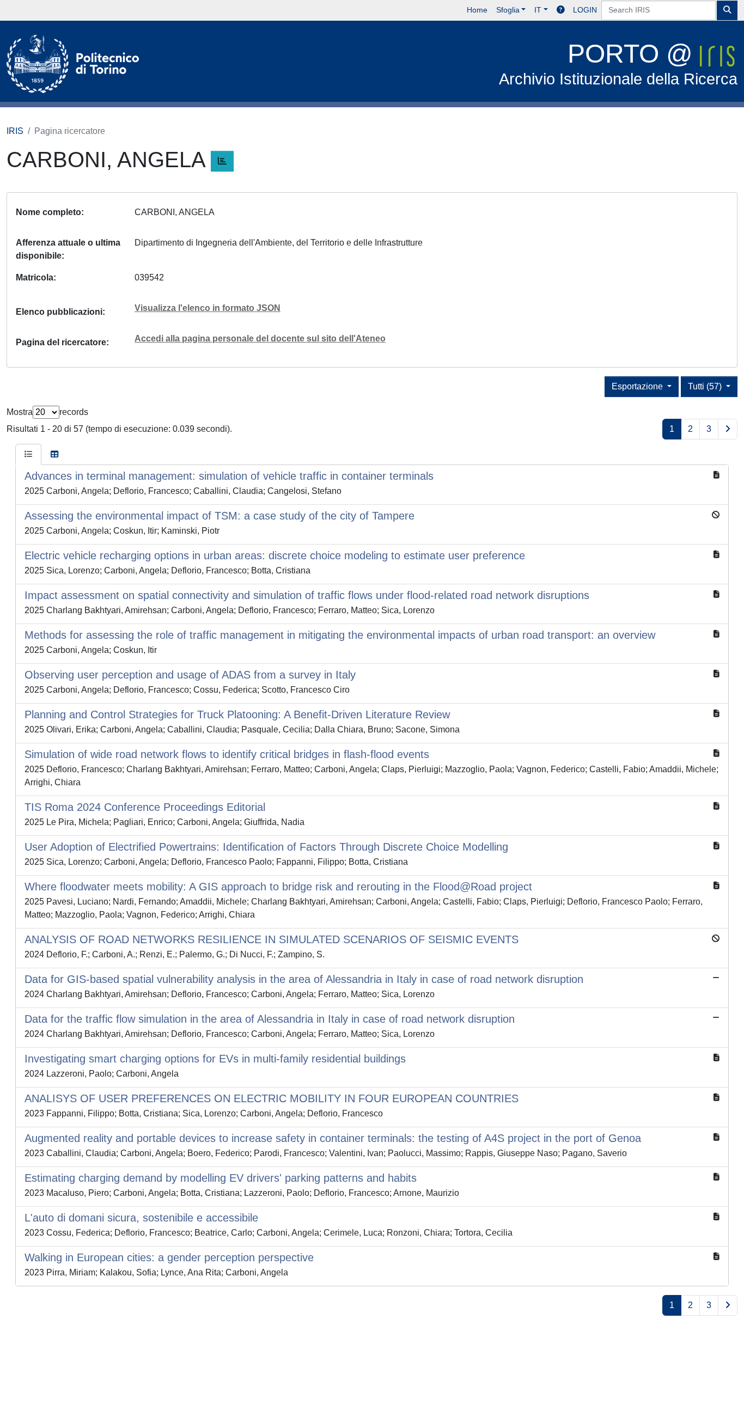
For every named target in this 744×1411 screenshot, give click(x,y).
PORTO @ (618, 63)
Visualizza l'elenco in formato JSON (207, 308)
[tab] (28, 455)
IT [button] (537, 9)
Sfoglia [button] (508, 9)
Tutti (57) (706, 386)
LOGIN (585, 9)
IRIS (15, 131)
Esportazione (638, 386)
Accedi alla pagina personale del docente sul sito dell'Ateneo (260, 338)
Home (477, 9)
